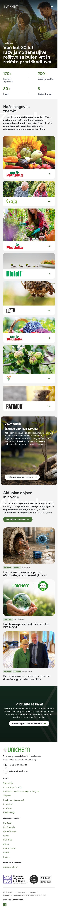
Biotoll (6, 852)
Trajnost (7, 796)
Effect (6, 844)
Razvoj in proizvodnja (13, 787)
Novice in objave (10, 867)
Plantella (7, 823)
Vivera (6, 836)
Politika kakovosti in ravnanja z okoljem (21, 791)
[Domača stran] (16, 750)
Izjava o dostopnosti (38, 895)
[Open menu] (52, 6)
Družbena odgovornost (13, 800)
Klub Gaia (7, 840)
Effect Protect (10, 848)
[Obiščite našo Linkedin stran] (4, 904)
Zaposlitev (8, 804)
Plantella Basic (10, 831)
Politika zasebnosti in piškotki (15, 895)
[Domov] (10, 6)
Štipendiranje (9, 812)
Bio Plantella (9, 827)
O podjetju (8, 783)
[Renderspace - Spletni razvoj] (18, 900)
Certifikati (7, 808)
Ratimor (6, 857)
